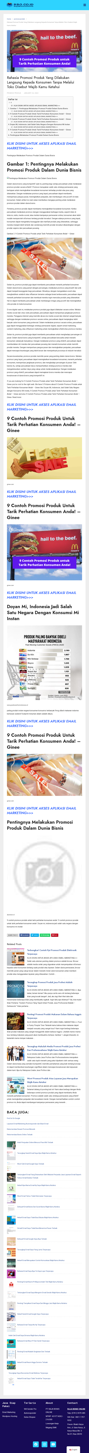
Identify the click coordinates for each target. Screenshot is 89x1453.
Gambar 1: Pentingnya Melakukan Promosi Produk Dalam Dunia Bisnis (39, 108)
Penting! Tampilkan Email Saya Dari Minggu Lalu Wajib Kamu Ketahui (42, 1303)
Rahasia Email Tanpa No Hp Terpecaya (31, 1325)
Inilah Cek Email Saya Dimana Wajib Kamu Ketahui (27, 1335)
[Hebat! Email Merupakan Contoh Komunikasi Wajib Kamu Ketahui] (11, 1263)
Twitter (35, 935)
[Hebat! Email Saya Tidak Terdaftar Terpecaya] (11, 1382)
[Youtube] (53, 1444)
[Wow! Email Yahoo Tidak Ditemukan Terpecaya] (11, 1199)
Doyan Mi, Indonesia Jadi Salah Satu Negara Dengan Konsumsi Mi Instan (40, 124)
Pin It (55, 935)
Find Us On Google (13, 1118)
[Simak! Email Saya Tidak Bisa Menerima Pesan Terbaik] (11, 1231)
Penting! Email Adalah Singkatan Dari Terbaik (33, 1352)
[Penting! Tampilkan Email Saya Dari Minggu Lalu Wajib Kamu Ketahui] (11, 1306)
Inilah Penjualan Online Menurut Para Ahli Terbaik (35, 1142)
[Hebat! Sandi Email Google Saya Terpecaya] (11, 1317)
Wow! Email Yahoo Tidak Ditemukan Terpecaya (34, 1196)
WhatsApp (45, 935)
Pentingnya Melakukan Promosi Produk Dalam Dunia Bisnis (34, 135)
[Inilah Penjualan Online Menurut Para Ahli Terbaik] (11, 1145)
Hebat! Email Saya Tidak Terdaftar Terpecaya (33, 1378)
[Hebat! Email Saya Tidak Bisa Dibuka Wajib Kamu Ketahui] (11, 1221)
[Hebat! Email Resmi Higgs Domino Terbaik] (11, 1365)
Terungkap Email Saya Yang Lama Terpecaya (33, 1250)
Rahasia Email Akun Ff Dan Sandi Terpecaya (33, 1341)
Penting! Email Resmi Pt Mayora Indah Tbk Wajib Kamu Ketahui (40, 1282)
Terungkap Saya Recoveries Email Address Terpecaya (28, 1373)
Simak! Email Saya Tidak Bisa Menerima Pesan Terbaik (37, 1228)
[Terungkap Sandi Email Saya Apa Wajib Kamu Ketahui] (11, 1156)
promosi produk (19, 19)
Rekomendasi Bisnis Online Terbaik (19, 1135)
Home (9, 19)
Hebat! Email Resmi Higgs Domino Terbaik (32, 1362)
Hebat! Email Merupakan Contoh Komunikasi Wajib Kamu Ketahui (40, 1260)
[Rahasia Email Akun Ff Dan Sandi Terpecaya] (11, 1344)
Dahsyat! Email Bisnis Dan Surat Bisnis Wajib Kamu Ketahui (38, 1207)
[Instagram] (44, 1444)
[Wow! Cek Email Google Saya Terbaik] (11, 1167)
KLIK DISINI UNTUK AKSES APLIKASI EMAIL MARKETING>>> (37, 106)
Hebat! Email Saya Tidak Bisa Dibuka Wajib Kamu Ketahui (38, 1217)
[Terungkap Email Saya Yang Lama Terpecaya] (11, 1253)
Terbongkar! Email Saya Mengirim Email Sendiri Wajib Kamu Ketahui (42, 1293)
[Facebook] (36, 1444)
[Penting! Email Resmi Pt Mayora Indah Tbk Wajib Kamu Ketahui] (11, 1285)
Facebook (25, 935)
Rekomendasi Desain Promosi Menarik (21, 1129)
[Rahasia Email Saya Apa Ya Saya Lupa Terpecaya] (11, 1274)
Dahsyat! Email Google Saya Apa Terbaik (32, 1239)
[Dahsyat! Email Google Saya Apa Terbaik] (11, 1242)
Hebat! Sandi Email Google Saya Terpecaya (33, 1314)
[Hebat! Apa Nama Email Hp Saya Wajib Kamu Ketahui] (11, 1188)
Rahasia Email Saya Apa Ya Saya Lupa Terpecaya (35, 1271)
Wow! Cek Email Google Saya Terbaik (30, 1164)
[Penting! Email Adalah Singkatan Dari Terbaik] (11, 1355)
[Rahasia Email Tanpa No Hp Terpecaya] (11, 1328)
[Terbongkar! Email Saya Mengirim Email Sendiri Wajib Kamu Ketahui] (11, 1296)
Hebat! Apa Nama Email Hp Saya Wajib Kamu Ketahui (36, 1185)
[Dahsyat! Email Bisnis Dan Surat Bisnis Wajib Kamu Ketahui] (11, 1210)
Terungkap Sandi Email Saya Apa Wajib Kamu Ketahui (36, 1153)
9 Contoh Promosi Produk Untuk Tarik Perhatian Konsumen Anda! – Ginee (40, 114)
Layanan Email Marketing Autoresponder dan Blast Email (27, 1124)
